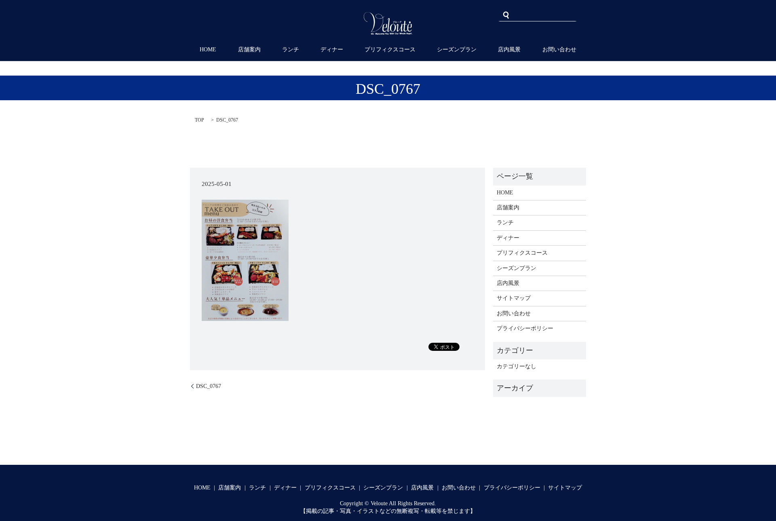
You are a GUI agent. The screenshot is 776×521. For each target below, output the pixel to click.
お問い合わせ (559, 49)
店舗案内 (249, 49)
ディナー (332, 49)
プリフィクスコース (390, 49)
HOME (208, 49)
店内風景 (509, 49)
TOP (199, 120)
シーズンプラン (457, 49)
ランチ (290, 49)
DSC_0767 (208, 386)
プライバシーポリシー (525, 328)
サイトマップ (514, 298)
